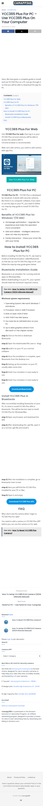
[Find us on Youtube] (21, 800)
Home (4, 10)
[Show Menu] (3, 3)
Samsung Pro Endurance (21, 669)
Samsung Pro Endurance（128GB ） (24, 681)
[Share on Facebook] (8, 31)
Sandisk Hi (17, 686)
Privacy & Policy (19, 777)
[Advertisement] (21, 56)
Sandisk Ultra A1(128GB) (27, 694)
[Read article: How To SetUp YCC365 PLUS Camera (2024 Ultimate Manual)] (6, 630)
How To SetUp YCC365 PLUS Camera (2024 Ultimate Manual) (26, 629)
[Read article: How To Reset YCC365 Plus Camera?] (6, 622)
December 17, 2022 (8, 27)
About (9, 777)
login (9, 639)
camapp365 (26, 796)
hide (15, 96)
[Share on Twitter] (21, 31)
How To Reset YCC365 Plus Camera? (26, 620)
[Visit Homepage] (23, 3)
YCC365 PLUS (11, 10)
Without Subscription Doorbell (13, 706)
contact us (31, 777)
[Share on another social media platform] (35, 31)
